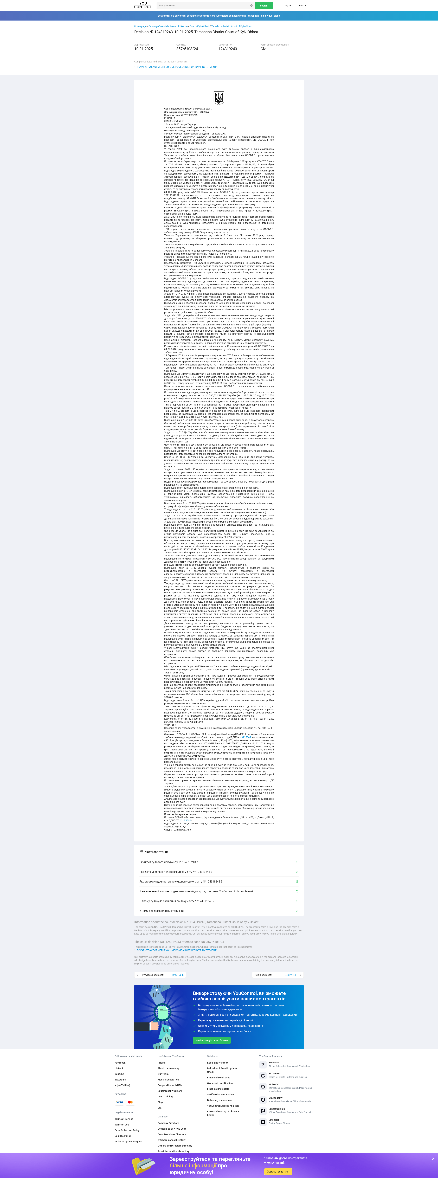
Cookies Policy (123, 1136)
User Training (165, 1096)
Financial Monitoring (218, 1077)
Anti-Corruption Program (128, 1141)
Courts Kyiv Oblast (199, 26)
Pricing (162, 1062)
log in (288, 5)
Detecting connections (219, 1100)
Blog (160, 1102)
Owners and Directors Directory (175, 1145)
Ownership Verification (220, 1083)
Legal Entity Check (217, 1062)
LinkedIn (119, 1068)
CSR (160, 1107)
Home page (140, 26)
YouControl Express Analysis (223, 1105)
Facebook (120, 1062)
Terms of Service (124, 1119)
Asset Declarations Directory (173, 1151)
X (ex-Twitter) (122, 1085)
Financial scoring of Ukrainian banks (223, 1113)
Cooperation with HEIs (170, 1085)
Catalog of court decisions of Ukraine (168, 26)
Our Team (163, 1074)
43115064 (245, 737)
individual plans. (271, 15)
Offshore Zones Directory (171, 1140)
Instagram (120, 1079)
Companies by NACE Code (172, 1128)
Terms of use (122, 1124)
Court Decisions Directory (172, 1134)
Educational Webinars (170, 1091)
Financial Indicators (218, 1088)
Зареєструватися (278, 1171)
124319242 (178, 975)
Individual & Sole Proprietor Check (222, 1070)
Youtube (119, 1074)
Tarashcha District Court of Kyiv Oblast (231, 26)
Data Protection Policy (127, 1130)
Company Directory (168, 1123)
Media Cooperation (168, 1079)
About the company (168, 1068)
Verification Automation (220, 1094)
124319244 (290, 975)
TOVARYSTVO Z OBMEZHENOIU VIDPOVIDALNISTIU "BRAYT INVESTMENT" (177, 67)
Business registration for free (212, 1040)
